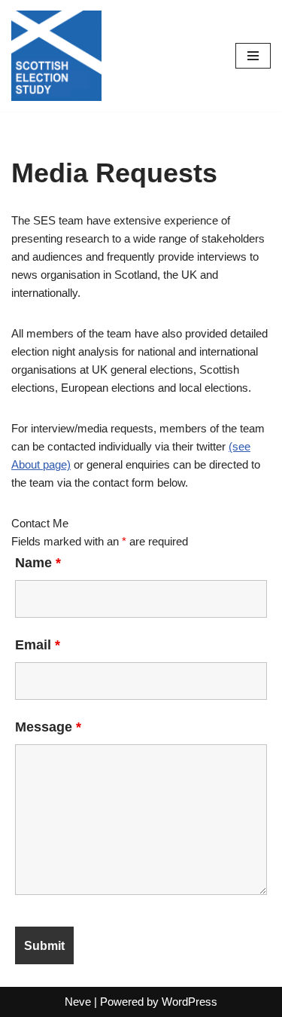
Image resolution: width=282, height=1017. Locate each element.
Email (37, 644)
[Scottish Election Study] (56, 56)
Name (38, 562)
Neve (78, 1001)
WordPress (189, 1001)
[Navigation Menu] (253, 56)
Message (48, 726)
